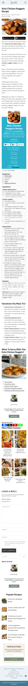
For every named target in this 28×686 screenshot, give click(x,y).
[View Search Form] (25, 3)
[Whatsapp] (20, 425)
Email (4, 537)
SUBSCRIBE (14, 659)
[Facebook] (4, 425)
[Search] (24, 556)
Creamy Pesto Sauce (11, 386)
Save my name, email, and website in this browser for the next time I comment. (14, 543)
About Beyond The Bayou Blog (14, 669)
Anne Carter (6, 14)
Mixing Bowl (8, 176)
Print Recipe (21, 38)
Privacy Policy (14, 674)
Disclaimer (9, 676)
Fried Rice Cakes (9, 384)
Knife (6, 181)
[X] (9, 425)
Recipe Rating (6, 499)
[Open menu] (3, 2)
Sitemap (14, 677)
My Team (19, 676)
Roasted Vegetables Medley (13, 388)
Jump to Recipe (9, 38)
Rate (21, 144)
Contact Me (14, 672)
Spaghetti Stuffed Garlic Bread (14, 390)
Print (7, 144)
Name (4, 529)
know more (14, 416)
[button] (11, 139)
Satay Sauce (8, 382)
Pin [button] (15, 144)
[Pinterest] (14, 425)
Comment (6, 507)
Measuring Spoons (10, 183)
